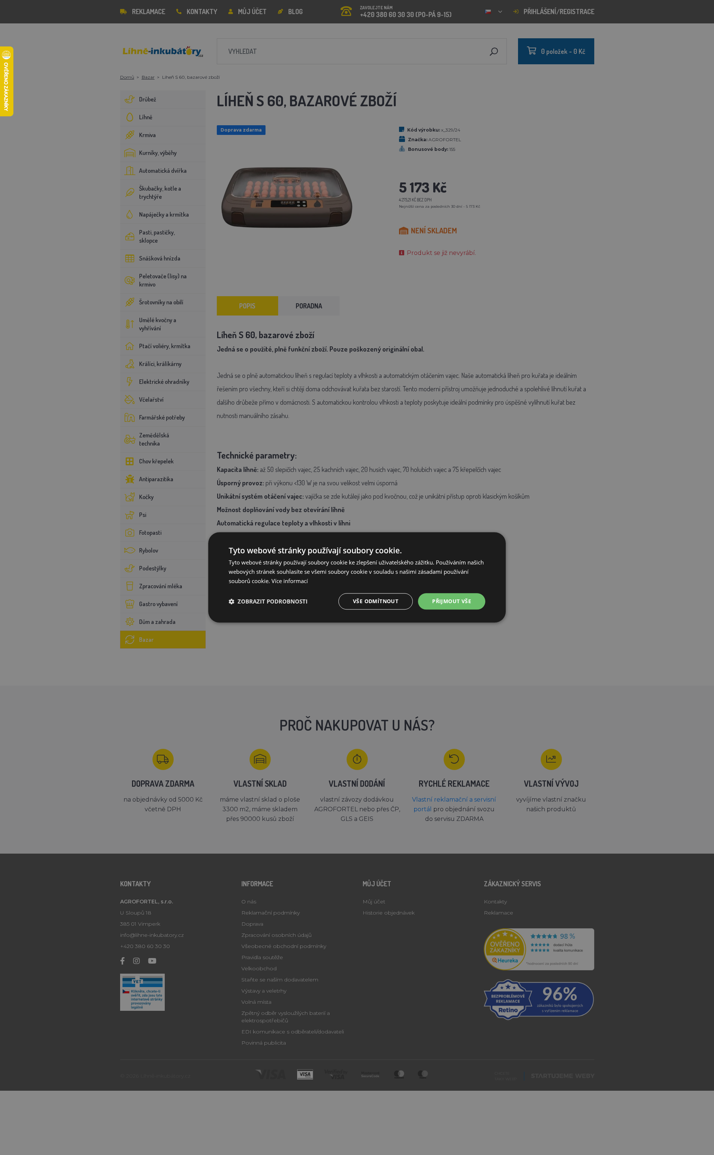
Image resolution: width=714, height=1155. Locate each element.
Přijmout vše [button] (451, 601)
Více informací (289, 581)
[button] (268, 601)
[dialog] (357, 577)
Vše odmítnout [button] (375, 601)
